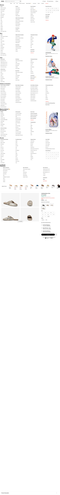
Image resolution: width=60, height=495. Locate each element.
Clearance (47, 20)
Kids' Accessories (33, 118)
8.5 (50, 10)
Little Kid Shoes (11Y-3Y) (4, 63)
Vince (31, 159)
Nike (31, 45)
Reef (31, 47)
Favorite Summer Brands (4, 139)
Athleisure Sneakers (3, 86)
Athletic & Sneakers (3, 70)
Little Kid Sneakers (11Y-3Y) (34, 91)
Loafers (2, 21)
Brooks (31, 39)
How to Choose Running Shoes (50, 103)
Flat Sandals (17, 12)
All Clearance (45, 177)
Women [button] (11, 3)
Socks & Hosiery (18, 31)
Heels (1, 20)
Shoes (1, 6)
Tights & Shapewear (3, 135)
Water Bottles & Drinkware (19, 135)
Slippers (2, 28)
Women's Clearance (6, 167)
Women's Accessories (34, 115)
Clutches (2, 116)
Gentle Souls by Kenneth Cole (35, 148)
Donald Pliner (32, 147)
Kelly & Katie (47, 145)
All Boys (44, 173)
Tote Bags (2, 125)
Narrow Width (48, 14)
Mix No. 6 (47, 147)
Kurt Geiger (32, 151)
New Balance (32, 66)
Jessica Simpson (3, 153)
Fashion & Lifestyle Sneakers (19, 21)
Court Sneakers (18, 19)
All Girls (44, 175)
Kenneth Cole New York (34, 150)
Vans (16, 162)
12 (50, 12)
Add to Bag (48, 234)
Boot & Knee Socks (3, 131)
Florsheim (32, 44)
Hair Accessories (18, 122)
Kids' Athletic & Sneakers (34, 85)
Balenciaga (32, 142)
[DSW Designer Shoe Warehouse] (2, 1)
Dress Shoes (2, 15)
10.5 (58, 10)
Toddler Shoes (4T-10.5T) (4, 62)
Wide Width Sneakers (18, 102)
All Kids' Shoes (3, 69)
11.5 (48, 12)
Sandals (2, 26)
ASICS (46, 88)
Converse (32, 63)
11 (46, 12)
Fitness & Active (18, 121)
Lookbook (42, 3)
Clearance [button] (47, 3)
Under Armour (17, 161)
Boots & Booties (3, 9)
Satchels (2, 122)
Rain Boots (2, 48)
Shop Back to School (49, 56)
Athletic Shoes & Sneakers (4, 36)
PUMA (46, 96)
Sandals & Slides (25, 176)
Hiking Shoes (2, 47)
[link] (11, 186)
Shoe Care (17, 127)
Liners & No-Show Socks (4, 134)
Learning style (48, 52)
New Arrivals (32, 20)
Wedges (2, 29)
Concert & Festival (33, 12)
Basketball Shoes (18, 88)
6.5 (56, 8)
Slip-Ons (2, 51)
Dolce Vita (2, 147)
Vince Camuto (2, 162)
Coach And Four (48, 142)
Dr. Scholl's (2, 148)
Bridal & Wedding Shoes (34, 11)
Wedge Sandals (18, 15)
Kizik (16, 148)
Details (42, 198)
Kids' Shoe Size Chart (3, 66)
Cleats (1, 75)
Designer (32, 14)
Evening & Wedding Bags (4, 119)
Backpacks (2, 113)
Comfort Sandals (18, 9)
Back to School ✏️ (28, 3)
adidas (31, 36)
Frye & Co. (2, 151)
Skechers (32, 71)
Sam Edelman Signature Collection (50, 148)
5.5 (52, 8)
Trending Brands (33, 122)
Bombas (32, 128)
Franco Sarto (2, 150)
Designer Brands (33, 139)
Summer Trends (33, 21)
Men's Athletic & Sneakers (19, 85)
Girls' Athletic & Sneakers (34, 86)
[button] (56, 235)
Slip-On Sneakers (18, 24)
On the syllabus (48, 129)
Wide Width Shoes (3, 53)
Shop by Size (3, 59)
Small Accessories (18, 128)
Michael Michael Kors (33, 153)
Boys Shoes (17, 70)
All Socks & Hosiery (4, 128)
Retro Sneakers (3, 99)
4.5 (48, 8)
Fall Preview (32, 15)
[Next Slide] (59, 187)
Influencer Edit (32, 18)
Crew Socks (2, 132)
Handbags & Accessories (6, 176)
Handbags (17, 29)
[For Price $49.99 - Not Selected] (43, 204)
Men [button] (14, 3)
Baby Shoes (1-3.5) (3, 60)
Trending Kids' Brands (34, 59)
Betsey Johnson (3, 142)
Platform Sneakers (3, 97)
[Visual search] (20, 1)
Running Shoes (18, 22)
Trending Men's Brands (34, 34)
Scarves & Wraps (18, 125)
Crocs (31, 42)
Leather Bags (2, 121)
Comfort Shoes (3, 14)
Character (2, 73)
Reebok (47, 97)
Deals (44, 179)
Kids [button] (17, 3)
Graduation (32, 17)
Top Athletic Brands (19, 139)
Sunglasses (17, 130)
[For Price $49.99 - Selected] (43, 207)
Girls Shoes (17, 59)
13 (52, 12)
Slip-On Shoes (17, 68)
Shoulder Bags (2, 124)
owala (31, 134)
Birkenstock (32, 62)
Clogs (1, 12)
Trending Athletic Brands (49, 85)
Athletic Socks (2, 129)
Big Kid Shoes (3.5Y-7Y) (4, 65)
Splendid (32, 156)
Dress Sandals (17, 11)
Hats (16, 124)
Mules (1, 23)
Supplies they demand (50, 76)
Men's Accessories (33, 116)
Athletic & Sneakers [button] (22, 3)
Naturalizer (2, 156)
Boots (1, 39)
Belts (16, 116)
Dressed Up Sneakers (18, 46)
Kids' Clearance (45, 167)
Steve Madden (2, 159)
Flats (1, 18)
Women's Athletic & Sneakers (5, 85)
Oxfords (17, 51)
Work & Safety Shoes (3, 31)
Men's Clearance (25, 167)
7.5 (46, 10)
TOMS (1, 161)
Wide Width (47, 16)
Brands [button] (39, 3)
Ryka (16, 156)
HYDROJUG (32, 131)
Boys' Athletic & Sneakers (34, 88)
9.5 (54, 10)
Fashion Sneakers (3, 91)
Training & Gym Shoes (4, 103)
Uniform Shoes (2, 81)
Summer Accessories (34, 113)
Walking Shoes (17, 25)
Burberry (32, 145)
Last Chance (45, 180)
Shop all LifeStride (43, 194)
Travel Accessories (18, 133)
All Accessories (18, 111)
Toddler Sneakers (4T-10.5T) (34, 89)
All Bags (2, 111)
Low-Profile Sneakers (3, 94)
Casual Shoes (2, 11)
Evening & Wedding (18, 119)
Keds (16, 147)
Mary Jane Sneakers (3, 96)
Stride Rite (32, 73)
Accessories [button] (34, 3)
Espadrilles (2, 17)
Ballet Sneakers (3, 88)
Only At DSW (47, 139)
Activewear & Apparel (18, 113)
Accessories (32, 49)
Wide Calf (47, 17)
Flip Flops (17, 14)
